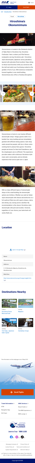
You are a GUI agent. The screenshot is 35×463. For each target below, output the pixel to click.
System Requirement (11, 449)
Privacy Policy (23, 444)
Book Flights (19, 392)
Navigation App (5, 410)
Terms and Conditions (22, 447)
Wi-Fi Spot (4, 413)
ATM (2, 406)
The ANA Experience (24, 410)
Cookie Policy (8, 447)
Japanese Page (12, 431)
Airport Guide (22, 407)
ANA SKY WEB (24, 449)
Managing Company (11, 444)
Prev (3, 94)
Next (32, 94)
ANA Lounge (21, 414)
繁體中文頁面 (23, 431)
